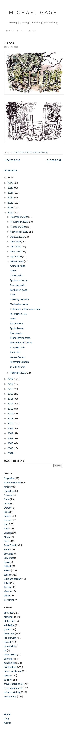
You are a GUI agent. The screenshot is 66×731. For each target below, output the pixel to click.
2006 (11, 443)
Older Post (54, 160)
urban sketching (12, 692)
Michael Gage (33, 12)
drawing (8, 616)
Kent (6, 528)
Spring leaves (17, 328)
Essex (7, 511)
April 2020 (16, 256)
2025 (11, 187)
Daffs (13, 318)
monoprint (9, 646)
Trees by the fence (19, 299)
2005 (11, 448)
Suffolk (8, 566)
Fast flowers (16, 323)
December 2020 (19, 216)
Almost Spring (17, 356)
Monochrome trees (20, 337)
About (32, 30)
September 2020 (19, 231)
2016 (11, 393)
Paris (6, 540)
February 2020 (18, 372)
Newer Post (12, 160)
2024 (11, 192)
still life (8, 679)
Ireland (7, 520)
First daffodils (17, 347)
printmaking (10, 666)
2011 (11, 418)
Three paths (16, 275)
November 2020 (19, 221)
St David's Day (17, 366)
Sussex (7, 574)
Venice (7, 591)
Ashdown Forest (12, 482)
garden (7, 629)
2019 (11, 378)
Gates (13, 270)
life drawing (10, 637)
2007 (11, 438)
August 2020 (17, 236)
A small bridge (17, 265)
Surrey (28, 152)
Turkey (7, 587)
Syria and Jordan (12, 578)
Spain (7, 561)
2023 (11, 197)
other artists (10, 654)
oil (5, 650)
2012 (11, 413)
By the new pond (18, 289)
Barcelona (9, 490)
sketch (7, 675)
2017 (11, 388)
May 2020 (16, 251)
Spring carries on (18, 280)
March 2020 (17, 261)
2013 (11, 408)
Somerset (9, 557)
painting (8, 658)
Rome (7, 549)
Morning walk (17, 284)
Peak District (11, 545)
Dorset (7, 507)
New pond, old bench (21, 342)
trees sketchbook (13, 687)
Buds (12, 294)
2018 (11, 383)
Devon (7, 503)
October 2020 (18, 226)
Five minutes (16, 332)
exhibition (9, 625)
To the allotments (19, 304)
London (8, 532)
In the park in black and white (25, 308)
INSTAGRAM (10, 170)
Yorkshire (9, 599)
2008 (11, 433)
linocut (7, 641)
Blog (20, 30)
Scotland (8, 553)
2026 (11, 182)
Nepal (7, 536)
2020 (11, 212)
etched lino (9, 620)
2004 (11, 453)
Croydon (8, 494)
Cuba (7, 499)
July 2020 (15, 241)
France (7, 515)
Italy (6, 524)
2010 (11, 423)
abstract (8, 612)
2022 (11, 202)
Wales (7, 595)
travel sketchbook (13, 683)
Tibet (7, 582)
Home (9, 30)
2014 (11, 403)
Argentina (9, 478)
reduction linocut (13, 671)
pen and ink (18, 152)
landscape (9, 633)
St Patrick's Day (18, 313)
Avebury (8, 486)
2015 (11, 398)
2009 (11, 428)
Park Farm (15, 352)
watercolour (40, 152)
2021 (11, 207)
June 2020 (16, 246)
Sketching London (19, 361)
